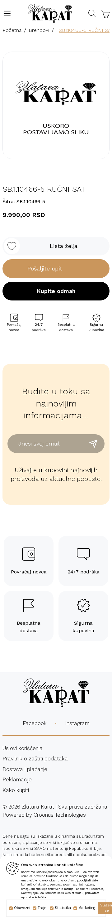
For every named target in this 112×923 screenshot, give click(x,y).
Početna (11, 30)
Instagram (77, 723)
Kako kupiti (15, 790)
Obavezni (22, 908)
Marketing (86, 908)
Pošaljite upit (44, 268)
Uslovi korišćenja (22, 748)
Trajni (42, 908)
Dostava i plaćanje (24, 769)
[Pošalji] (93, 443)
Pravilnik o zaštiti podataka (35, 758)
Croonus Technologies (60, 815)
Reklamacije (17, 779)
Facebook (35, 723)
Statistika (63, 908)
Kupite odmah (56, 291)
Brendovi (39, 30)
